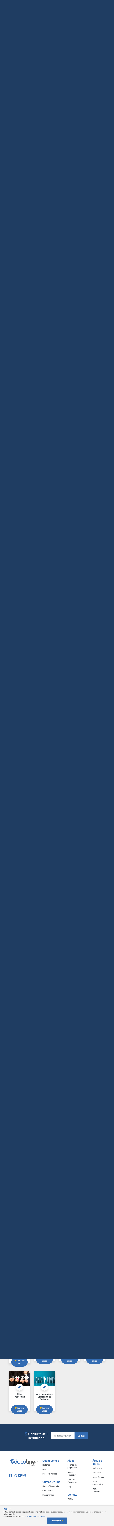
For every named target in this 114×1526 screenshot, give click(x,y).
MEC (44, 1469)
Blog (69, 1486)
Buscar (81, 1435)
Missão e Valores (49, 1474)
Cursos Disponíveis (50, 1486)
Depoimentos (48, 1495)
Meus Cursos (98, 1477)
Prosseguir (56, 1521)
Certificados (47, 1490)
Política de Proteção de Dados (33, 1516)
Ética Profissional (19, 1395)
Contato (71, 1499)
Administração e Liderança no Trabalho (44, 1397)
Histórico (46, 1465)
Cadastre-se (97, 1468)
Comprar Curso (21, 1362)
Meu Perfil (96, 1473)
